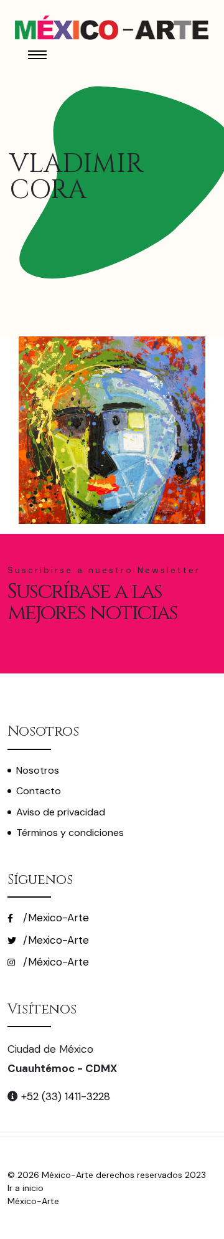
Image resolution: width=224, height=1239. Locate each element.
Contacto (38, 790)
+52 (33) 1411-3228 (64, 1096)
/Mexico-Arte (54, 917)
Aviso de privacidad (60, 812)
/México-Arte (54, 962)
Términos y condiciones (70, 832)
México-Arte (33, 1201)
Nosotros (37, 770)
